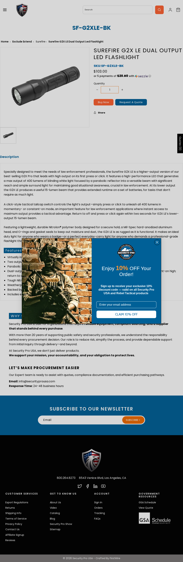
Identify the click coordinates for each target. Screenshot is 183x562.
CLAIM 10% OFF (126, 314)
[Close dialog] (157, 242)
